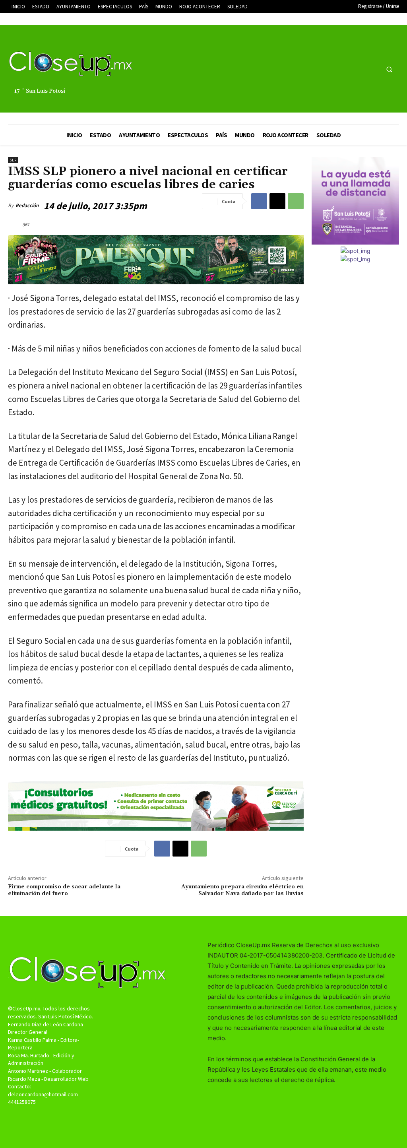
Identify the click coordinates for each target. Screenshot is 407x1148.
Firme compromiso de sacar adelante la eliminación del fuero (64, 890)
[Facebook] (342, 69)
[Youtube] (371, 69)
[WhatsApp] (296, 201)
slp (13, 160)
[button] (389, 69)
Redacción (27, 205)
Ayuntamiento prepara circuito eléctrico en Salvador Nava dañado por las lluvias (242, 890)
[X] (357, 69)
